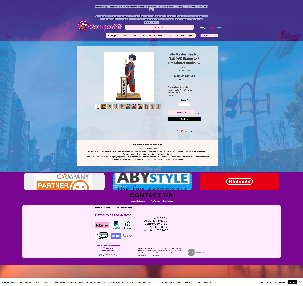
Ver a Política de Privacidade (202, 282)
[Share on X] (191, 131)
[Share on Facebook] (177, 131)
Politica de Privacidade (123, 207)
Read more (172, 95)
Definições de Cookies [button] (262, 282)
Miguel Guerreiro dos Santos (108, 245)
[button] (203, 27)
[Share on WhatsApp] (186, 131)
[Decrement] (180, 104)
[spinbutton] (184, 104)
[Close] (300, 282)
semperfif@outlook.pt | (140, 201)
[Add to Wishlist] (198, 112)
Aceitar (292, 282)
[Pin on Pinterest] (182, 131)
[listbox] (209, 35)
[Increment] (187, 104)
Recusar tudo (280, 282)
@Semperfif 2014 (107, 255)
